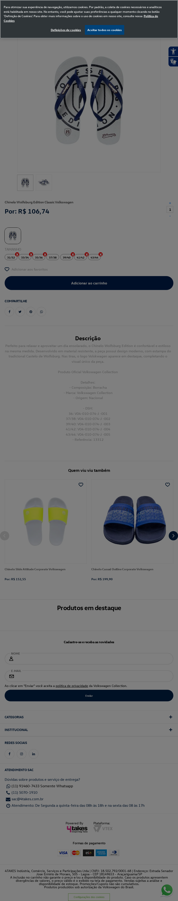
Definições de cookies (66, 30)
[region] (89, 19)
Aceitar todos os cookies (104, 30)
